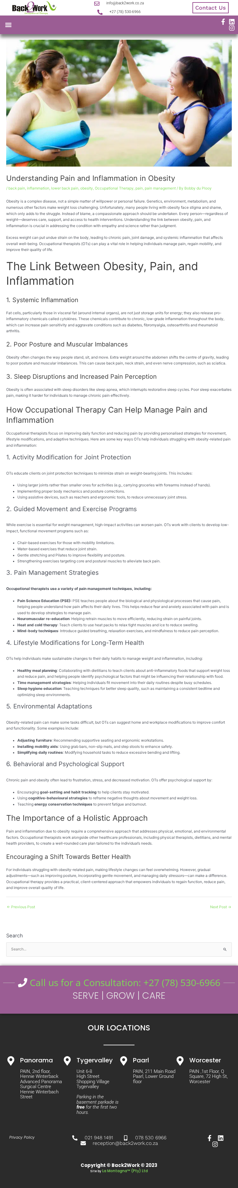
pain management (160, 188)
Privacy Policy (22, 1137)
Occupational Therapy (114, 188)
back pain (16, 188)
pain (139, 188)
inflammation (38, 188)
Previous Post (21, 907)
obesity (86, 188)
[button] (8, 25)
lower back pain (64, 188)
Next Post (220, 907)
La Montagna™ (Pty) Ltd (125, 1170)
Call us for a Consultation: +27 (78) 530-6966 (123, 982)
